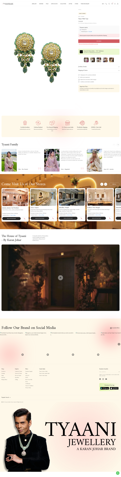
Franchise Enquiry (28, 371)
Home (79, 9)
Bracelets (3, 377)
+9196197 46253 (34, 215)
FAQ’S (26, 377)
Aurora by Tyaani (18, 373)
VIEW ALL (114, 184)
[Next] (119, 344)
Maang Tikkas (4, 380)
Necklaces (3, 371)
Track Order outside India (44, 373)
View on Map (13, 215)
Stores (26, 382)
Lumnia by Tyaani (18, 371)
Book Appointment (11, 218)
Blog (26, 373)
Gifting (16, 380)
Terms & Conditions (29, 386)
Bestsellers (17, 377)
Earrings (3, 373)
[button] (109, 3)
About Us (27, 375)
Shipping (86, 23)
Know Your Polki (28, 380)
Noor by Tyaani (18, 375)
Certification (27, 384)
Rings (3, 375)
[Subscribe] (119, 371)
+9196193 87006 (5, 215)
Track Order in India (43, 371)
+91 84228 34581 (90, 214)
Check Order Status (43, 375)
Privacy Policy (28, 388)
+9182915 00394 (62, 214)
